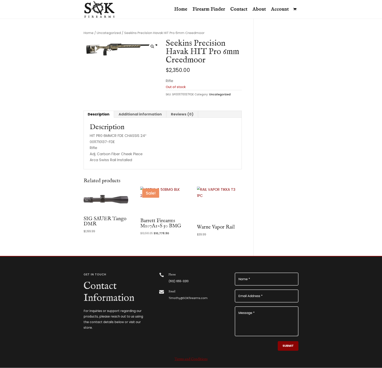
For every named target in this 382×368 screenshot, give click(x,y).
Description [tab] (98, 114)
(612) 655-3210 (179, 281)
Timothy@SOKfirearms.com (188, 298)
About (259, 10)
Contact (239, 10)
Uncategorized (109, 33)
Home (180, 10)
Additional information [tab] (140, 114)
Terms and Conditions (191, 359)
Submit (288, 346)
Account (280, 10)
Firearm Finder (209, 10)
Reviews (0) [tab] (182, 114)
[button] (152, 46)
